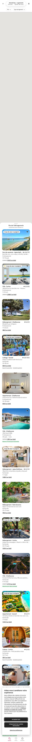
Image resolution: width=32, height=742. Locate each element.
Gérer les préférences (16, 730)
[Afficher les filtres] (29, 3)
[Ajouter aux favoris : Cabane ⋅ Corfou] (27, 628)
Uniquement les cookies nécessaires (16, 724)
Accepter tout (16, 719)
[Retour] (3, 3)
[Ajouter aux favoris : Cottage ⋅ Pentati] (27, 337)
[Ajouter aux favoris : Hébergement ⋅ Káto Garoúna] (27, 484)
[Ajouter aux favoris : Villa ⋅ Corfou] (27, 265)
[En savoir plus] (22, 227)
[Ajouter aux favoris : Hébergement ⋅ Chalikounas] (27, 301)
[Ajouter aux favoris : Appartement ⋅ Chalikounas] (27, 375)
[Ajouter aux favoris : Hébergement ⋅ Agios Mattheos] (27, 448)
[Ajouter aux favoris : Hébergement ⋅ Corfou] (27, 519)
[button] (11, 260)
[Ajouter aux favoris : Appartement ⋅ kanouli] (27, 593)
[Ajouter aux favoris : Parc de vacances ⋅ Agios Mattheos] (27, 231)
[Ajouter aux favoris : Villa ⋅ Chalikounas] (27, 410)
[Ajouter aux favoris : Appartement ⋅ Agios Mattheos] (27, 666)
